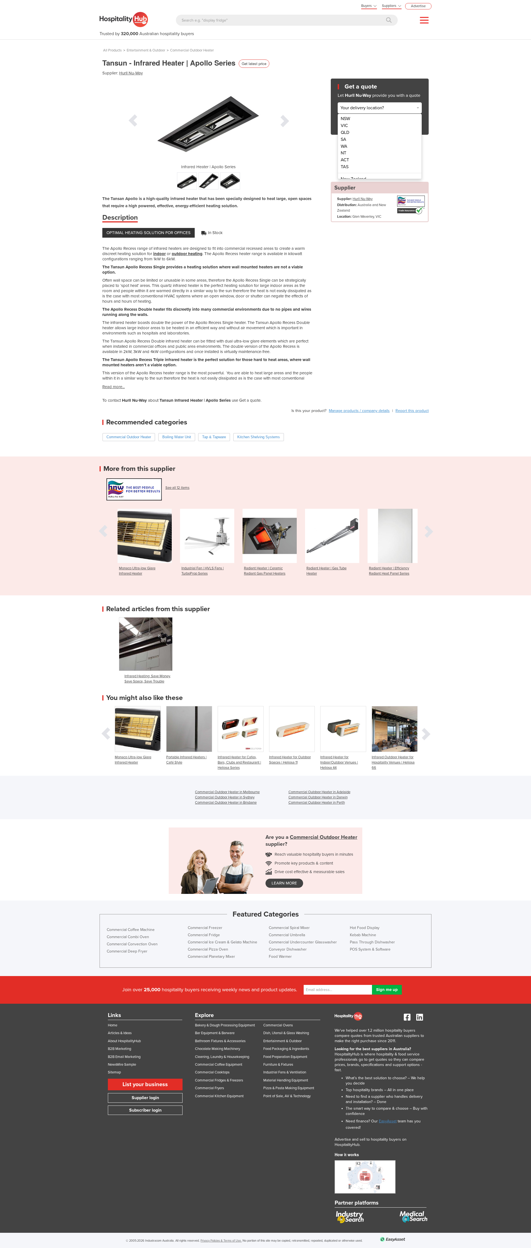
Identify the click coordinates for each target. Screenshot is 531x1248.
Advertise (418, 6)
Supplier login (145, 1098)
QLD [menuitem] (345, 132)
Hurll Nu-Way (131, 73)
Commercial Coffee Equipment (218, 1064)
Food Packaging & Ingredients (286, 1049)
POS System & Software (370, 949)
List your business (145, 1084)
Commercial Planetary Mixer (211, 956)
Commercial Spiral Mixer (289, 927)
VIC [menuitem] (344, 125)
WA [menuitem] (344, 146)
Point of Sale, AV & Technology (287, 1096)
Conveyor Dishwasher (288, 949)
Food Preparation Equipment (285, 1057)
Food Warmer (280, 956)
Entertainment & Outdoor (146, 50)
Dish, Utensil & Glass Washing (286, 1033)
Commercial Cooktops (212, 1072)
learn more (284, 883)
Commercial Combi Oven (128, 937)
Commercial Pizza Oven (208, 949)
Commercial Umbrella (287, 935)
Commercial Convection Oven (132, 944)
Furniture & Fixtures (278, 1064)
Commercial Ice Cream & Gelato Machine (222, 942)
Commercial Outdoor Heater (192, 50)
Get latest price (254, 63)
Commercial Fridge (204, 935)
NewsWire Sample (122, 1064)
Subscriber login (145, 1110)
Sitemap (114, 1072)
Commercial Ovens (278, 1025)
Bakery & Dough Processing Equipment (225, 1025)
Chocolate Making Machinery (217, 1049)
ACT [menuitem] (345, 160)
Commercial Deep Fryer (127, 951)
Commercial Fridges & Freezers (219, 1080)
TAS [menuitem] (344, 167)
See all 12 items (177, 488)
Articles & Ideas (120, 1033)
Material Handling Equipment (285, 1080)
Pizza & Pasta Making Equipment (288, 1088)
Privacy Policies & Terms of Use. (221, 1240)
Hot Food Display (364, 927)
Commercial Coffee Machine (131, 929)
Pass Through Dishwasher (372, 942)
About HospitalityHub (124, 1041)
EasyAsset (388, 1121)
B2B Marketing (119, 1049)
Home (112, 1025)
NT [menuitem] (343, 153)
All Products (112, 50)
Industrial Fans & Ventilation (284, 1072)
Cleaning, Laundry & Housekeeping (222, 1057)
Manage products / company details (359, 410)
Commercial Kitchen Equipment (219, 1096)
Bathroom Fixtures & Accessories (220, 1041)
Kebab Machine (363, 935)
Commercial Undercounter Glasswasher (303, 942)
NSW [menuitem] (345, 118)
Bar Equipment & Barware (215, 1033)
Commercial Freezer (205, 927)
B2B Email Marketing (124, 1057)
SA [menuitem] (343, 139)
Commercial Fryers (209, 1088)
